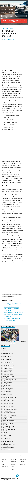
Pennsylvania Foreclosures (9, 424)
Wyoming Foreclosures (8, 449)
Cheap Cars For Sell (5, 463)
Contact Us (13, 464)
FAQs (12, 463)
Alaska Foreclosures (7, 355)
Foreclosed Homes (17, 294)
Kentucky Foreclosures (8, 388)
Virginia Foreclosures (7, 443)
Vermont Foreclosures (8, 441)
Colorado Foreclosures (8, 362)
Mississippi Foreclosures (8, 402)
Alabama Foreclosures (8, 353)
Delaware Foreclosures (8, 365)
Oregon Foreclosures (8, 423)
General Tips (22, 464)
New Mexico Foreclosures (9, 412)
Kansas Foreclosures (7, 387)
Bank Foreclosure (7, 359)
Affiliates (12, 466)
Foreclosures (7, 479)
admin (5, 39)
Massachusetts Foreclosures (9, 397)
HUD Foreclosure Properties (9, 379)
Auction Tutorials (16, 341)
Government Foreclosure (8, 376)
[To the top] (17, 475)
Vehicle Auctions (5, 466)
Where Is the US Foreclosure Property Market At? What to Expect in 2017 (11, 308)
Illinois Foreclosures (7, 382)
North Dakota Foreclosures (9, 417)
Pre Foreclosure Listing (8, 426)
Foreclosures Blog (23, 463)
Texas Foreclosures (7, 435)
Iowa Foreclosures (7, 385)
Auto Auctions (4, 458)
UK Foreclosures (7, 437)
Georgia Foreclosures (8, 374)
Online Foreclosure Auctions (9, 421)
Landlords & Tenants (8, 390)
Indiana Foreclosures (7, 383)
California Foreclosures (8, 361)
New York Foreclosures (8, 414)
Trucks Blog (22, 461)
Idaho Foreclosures (7, 28)
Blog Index (3, 348)
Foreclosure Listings (7, 373)
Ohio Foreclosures (7, 418)
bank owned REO (7, 294)
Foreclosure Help (7, 371)
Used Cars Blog (23, 459)
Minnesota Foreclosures (8, 400)
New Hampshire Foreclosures (10, 409)
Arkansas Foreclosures (8, 358)
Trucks (3, 464)
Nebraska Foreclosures (8, 406)
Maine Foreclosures (7, 394)
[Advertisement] (14, 55)
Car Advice (22, 458)
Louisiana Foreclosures (8, 393)
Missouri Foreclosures (8, 403)
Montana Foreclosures (8, 405)
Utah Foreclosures (7, 440)
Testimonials (13, 461)
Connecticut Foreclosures (9, 364)
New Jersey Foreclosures (9, 411)
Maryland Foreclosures (8, 396)
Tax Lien (5, 432)
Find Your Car (13, 459)
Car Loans (4, 468)
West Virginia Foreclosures (9, 446)
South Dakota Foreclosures (9, 431)
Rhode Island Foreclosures (9, 428)
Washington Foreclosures (9, 444)
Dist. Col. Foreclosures (8, 367)
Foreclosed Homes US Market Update (13, 312)
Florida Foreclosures (7, 368)
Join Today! (13, 458)
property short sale (8, 296)
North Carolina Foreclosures (9, 415)
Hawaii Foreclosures (7, 377)
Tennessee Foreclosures (8, 434)
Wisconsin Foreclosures (8, 447)
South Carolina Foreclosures (9, 429)
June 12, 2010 (11, 39)
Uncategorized (6, 438)
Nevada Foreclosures (8, 408)
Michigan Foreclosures (8, 399)
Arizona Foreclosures (8, 356)
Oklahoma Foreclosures (8, 420)
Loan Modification (7, 391)
